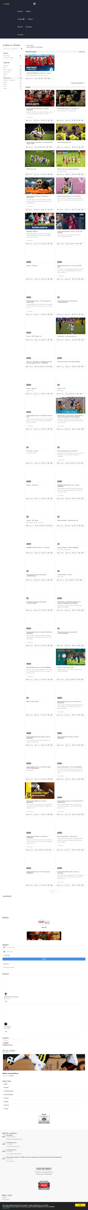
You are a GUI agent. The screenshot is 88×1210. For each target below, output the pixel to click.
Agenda (6, 1101)
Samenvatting (6, 78)
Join (6, 1001)
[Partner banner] (44, 1122)
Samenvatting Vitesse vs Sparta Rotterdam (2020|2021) (39, 632)
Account (20, 34)
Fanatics (5, 74)
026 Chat (6, 1105)
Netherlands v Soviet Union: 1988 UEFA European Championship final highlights (70, 416)
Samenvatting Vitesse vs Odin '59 (67, 451)
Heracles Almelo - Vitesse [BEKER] (67, 547)
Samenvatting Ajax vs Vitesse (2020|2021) (69, 767)
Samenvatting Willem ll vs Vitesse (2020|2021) (36, 801)
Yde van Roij (69, 209)
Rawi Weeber (38, 209)
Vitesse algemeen (7, 69)
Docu (4, 76)
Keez (68, 243)
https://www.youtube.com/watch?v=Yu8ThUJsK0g (36, 602)
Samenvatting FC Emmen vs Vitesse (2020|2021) (68, 737)
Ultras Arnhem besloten (11, 997)
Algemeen (5, 65)
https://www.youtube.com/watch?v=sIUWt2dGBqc (67, 301)
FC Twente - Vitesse (32, 451)
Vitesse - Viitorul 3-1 (32, 485)
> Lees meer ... (30, 117)
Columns (6, 1098)
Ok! (80, 1205)
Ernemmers (7, 1027)
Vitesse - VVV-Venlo (32, 520)
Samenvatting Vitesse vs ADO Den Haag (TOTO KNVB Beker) (38, 767)
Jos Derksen (38, 243)
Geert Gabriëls (38, 314)
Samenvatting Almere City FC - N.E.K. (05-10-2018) (69, 232)
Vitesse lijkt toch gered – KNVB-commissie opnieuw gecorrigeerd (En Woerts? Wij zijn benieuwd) (34, 1157)
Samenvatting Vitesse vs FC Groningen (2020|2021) (38, 872)
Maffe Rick (69, 339)
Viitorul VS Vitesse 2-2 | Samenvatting (68, 361)
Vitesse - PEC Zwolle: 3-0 (33, 336)
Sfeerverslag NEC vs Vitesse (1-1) (67, 836)
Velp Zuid (38, 715)
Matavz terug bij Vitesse (10, 1073)
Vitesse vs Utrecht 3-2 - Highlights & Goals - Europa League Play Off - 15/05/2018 (39, 362)
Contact (6, 1108)
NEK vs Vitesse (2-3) (32, 701)
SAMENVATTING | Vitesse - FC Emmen (38, 547)
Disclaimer (9, 1135)
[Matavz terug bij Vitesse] (44, 1062)
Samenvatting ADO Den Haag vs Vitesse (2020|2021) (38, 737)
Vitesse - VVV (61, 388)
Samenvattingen (8, 1094)
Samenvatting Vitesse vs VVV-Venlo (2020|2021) (37, 837)
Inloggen (44, 959)
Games (5, 88)
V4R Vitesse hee (31, 169)
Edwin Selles (38, 120)
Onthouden (7, 955)
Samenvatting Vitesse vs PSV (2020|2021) (38, 667)
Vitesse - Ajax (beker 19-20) (65, 667)
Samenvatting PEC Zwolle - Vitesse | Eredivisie (68, 872)
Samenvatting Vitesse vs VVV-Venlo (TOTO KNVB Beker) (70, 801)
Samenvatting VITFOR (64, 142)
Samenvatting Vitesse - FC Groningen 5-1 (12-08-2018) (38, 301)
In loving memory (11, 1142)
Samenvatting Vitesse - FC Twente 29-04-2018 (69, 266)
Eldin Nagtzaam (69, 429)
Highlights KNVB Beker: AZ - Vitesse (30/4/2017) (68, 485)
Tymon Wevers (69, 314)
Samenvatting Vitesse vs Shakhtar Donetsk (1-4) (39, 416)
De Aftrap (29, 27)
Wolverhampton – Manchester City (67, 520)
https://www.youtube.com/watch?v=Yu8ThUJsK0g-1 (67, 632)
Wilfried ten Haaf (69, 525)
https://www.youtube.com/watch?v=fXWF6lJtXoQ (36, 575)
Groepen (6, 1087)
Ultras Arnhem (6, 72)
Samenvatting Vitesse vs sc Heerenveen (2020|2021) (69, 702)
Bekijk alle (82, 51)
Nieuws (20, 11)
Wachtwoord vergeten (9, 967)
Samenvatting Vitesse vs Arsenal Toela (68, 196)
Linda (68, 393)
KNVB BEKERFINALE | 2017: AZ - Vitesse (38, 73)
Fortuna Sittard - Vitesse (64, 574)
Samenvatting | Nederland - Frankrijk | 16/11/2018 (37, 109)
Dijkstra (38, 366)
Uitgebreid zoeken (7, 1045)
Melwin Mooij (69, 279)
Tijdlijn (28, 11)
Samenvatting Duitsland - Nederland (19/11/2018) (37, 196)
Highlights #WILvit (31, 231)
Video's (30, 19)
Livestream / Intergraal (9, 80)
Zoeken (6, 1043)
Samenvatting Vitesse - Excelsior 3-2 (68, 108)
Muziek (20, 27)
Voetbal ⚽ (21, 19)
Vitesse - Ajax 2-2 (31, 388)
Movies (5, 82)
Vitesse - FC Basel (31, 265)
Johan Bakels (38, 174)
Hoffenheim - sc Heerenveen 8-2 (66, 336)
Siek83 (38, 147)
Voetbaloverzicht (8, 1091)
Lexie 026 (38, 498)
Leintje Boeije (69, 610)
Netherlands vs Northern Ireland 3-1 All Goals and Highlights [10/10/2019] (69, 602)
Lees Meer (11, 1075)
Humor (5, 86)
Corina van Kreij (38, 393)
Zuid (37, 78)
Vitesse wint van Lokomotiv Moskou (68, 169)
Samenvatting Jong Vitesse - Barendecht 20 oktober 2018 (39, 143)
